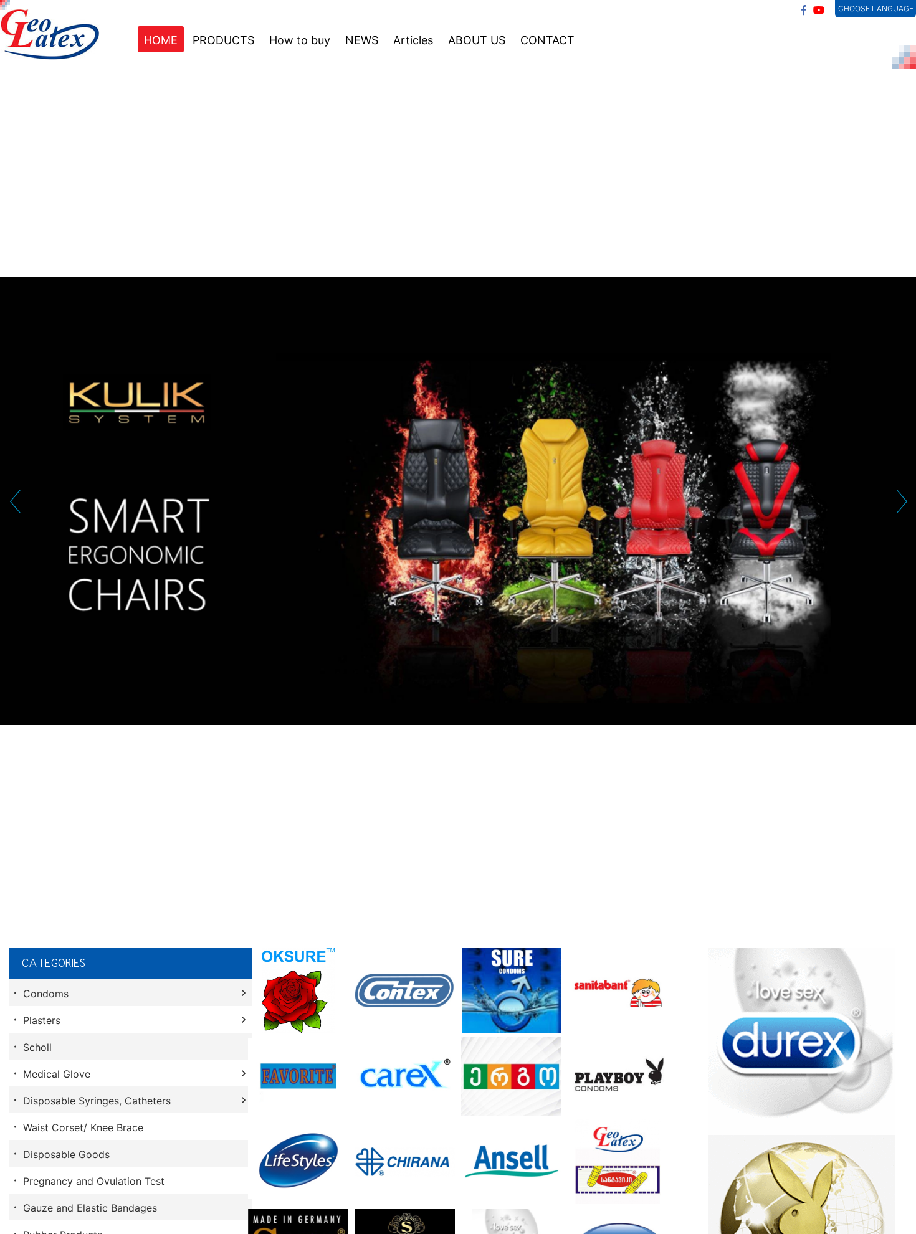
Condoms (46, 993)
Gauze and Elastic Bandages (90, 1208)
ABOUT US (476, 40)
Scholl (37, 1047)
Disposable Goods (66, 1154)
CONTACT (547, 40)
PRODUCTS (223, 40)
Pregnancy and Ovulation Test (94, 1181)
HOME (161, 40)
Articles (413, 40)
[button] (14, 501)
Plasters (41, 1020)
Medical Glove (56, 1074)
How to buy (299, 40)
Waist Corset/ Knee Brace (83, 1127)
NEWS (361, 40)
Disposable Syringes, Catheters (97, 1100)
